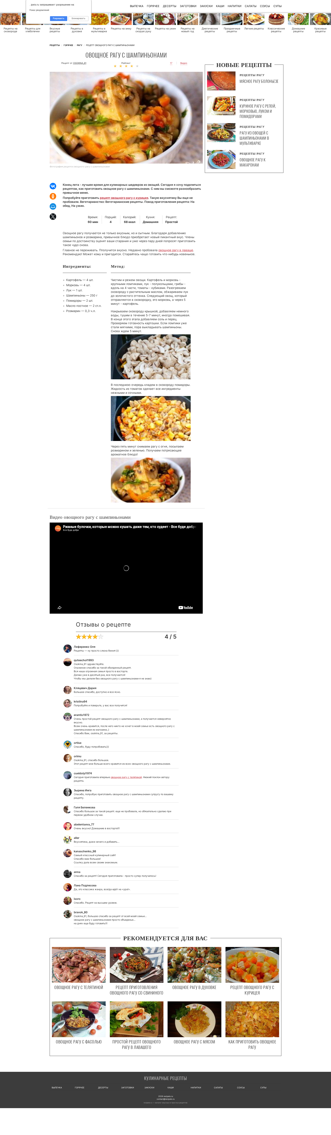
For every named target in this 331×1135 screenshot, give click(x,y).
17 (171, 63)
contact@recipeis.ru (165, 1099)
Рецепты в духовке (77, 30)
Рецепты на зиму (121, 28)
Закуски (206, 6)
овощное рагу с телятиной (126, 777)
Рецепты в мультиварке (99, 30)
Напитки (234, 6)
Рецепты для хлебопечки (32, 30)
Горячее (153, 6)
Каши (220, 6)
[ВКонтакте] (53, 186)
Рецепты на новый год (187, 30)
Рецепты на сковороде (10, 30)
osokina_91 (79, 63)
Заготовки (188, 6)
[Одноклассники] (53, 196)
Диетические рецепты (210, 30)
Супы (277, 6)
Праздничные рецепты (232, 30)
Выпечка (136, 6)
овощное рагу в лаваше (175, 250)
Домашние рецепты (298, 30)
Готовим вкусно (165, 1078)
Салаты (251, 6)
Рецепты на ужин (165, 28)
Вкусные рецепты (55, 30)
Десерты (169, 6)
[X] (53, 216)
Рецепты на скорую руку (143, 30)
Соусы (265, 6)
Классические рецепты (276, 30)
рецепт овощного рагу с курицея (124, 198)
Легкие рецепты (254, 28)
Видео (183, 63)
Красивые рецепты (320, 30)
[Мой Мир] (53, 206)
